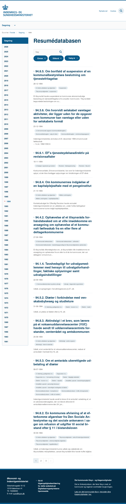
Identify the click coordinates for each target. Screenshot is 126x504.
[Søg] (60, 51)
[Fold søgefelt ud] (121, 11)
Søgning (6, 25)
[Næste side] (50, 460)
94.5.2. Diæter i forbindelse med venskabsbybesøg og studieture (60, 299)
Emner (40, 58)
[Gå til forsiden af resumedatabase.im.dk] (16, 10)
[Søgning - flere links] (14, 25)
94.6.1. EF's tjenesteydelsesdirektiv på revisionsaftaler (61, 154)
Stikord (56, 58)
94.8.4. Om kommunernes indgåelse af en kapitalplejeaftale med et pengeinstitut (62, 183)
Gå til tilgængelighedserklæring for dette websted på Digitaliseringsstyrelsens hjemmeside (49, 485)
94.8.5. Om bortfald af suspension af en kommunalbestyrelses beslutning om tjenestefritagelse (62, 74)
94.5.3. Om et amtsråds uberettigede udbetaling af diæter (62, 362)
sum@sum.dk (19, 493)
